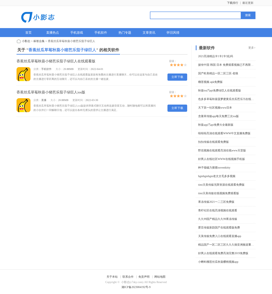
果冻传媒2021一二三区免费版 (216, 201)
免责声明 (144, 276)
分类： (37, 69)
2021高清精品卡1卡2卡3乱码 (215, 56)
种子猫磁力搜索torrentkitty (214, 167)
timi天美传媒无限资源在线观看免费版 (221, 184)
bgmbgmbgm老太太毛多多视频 (216, 176)
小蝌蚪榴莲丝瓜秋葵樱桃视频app (218, 261)
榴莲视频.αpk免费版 (210, 81)
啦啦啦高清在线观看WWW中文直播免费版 (224, 133)
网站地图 (159, 276)
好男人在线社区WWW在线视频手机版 (221, 159)
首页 (28, 32)
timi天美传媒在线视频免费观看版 (218, 193)
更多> (251, 47)
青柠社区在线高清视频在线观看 (217, 210)
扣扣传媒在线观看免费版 (213, 141)
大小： (59, 69)
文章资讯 (149, 32)
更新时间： (84, 69)
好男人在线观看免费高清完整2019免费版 (223, 253)
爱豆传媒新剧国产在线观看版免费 (219, 227)
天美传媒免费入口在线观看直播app (219, 236)
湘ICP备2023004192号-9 (136, 287)
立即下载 (177, 76)
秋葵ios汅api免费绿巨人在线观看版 (219, 90)
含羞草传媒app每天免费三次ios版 (218, 116)
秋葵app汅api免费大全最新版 (215, 124)
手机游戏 (76, 32)
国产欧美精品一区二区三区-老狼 (218, 73)
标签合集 (39, 41)
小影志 (26, 41)
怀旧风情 (173, 32)
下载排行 (232, 2)
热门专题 (124, 32)
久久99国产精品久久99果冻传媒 (217, 219)
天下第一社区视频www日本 (215, 107)
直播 (43, 100)
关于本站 (112, 276)
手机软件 (100, 32)
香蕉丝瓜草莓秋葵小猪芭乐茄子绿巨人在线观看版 (56, 61)
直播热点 (52, 32)
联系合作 (128, 276)
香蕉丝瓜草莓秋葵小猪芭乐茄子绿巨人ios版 (51, 92)
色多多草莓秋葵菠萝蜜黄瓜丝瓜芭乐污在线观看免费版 (231, 99)
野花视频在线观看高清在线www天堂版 (222, 150)
